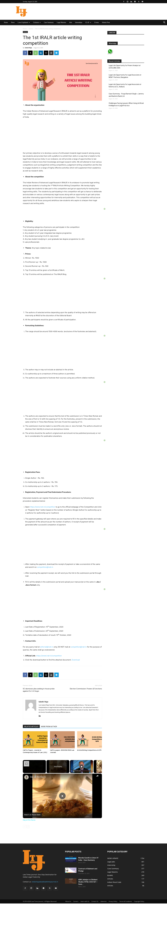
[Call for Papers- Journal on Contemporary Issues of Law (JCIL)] (35, 739)
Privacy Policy (113, 901)
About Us (68, 901)
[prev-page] (24, 826)
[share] (97, 776)
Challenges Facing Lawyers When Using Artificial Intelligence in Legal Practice (126, 104)
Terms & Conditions (125, 901)
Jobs (70, 22)
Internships (78, 22)
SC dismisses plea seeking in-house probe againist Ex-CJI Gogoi (39, 690)
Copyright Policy (139, 901)
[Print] (51, 53)
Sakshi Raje (28, 48)
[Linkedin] (131, 1)
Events (96, 22)
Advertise (104, 901)
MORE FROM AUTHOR (49, 726)
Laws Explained (23, 22)
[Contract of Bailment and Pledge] (70, 870)
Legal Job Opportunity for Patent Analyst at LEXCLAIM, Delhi (125, 67)
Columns (36, 22)
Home (6, 22)
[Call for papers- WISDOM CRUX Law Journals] (62, 739)
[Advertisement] (46, 917)
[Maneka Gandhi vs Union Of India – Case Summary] (70, 859)
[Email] (46, 53)
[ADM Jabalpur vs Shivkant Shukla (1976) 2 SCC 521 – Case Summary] (70, 881)
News (13, 22)
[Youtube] (142, 1)
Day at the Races (38, 777)
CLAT (87, 22)
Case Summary (49, 22)
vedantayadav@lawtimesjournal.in (45, 882)
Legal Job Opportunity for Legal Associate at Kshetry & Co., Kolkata (125, 85)
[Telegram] (135, 1)
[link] (26, 777)
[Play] (81, 766)
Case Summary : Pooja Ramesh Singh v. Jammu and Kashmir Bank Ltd (126, 95)
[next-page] (27, 826)
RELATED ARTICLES (31, 726)
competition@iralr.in (45, 567)
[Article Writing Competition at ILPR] (89, 739)
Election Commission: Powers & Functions (86, 689)
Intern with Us (85, 901)
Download (76, 660)
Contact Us (94, 901)
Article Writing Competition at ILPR (89, 750)
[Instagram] (127, 1)
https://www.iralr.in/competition (42, 507)
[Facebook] (123, 1)
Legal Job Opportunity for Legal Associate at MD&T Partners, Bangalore (125, 76)
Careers (75, 901)
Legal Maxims (61, 22)
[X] (138, 1)
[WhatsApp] (35, 53)
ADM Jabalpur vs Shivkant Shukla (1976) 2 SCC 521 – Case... (87, 882)
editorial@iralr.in (46, 647)
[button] (164, 23)
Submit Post (106, 22)
